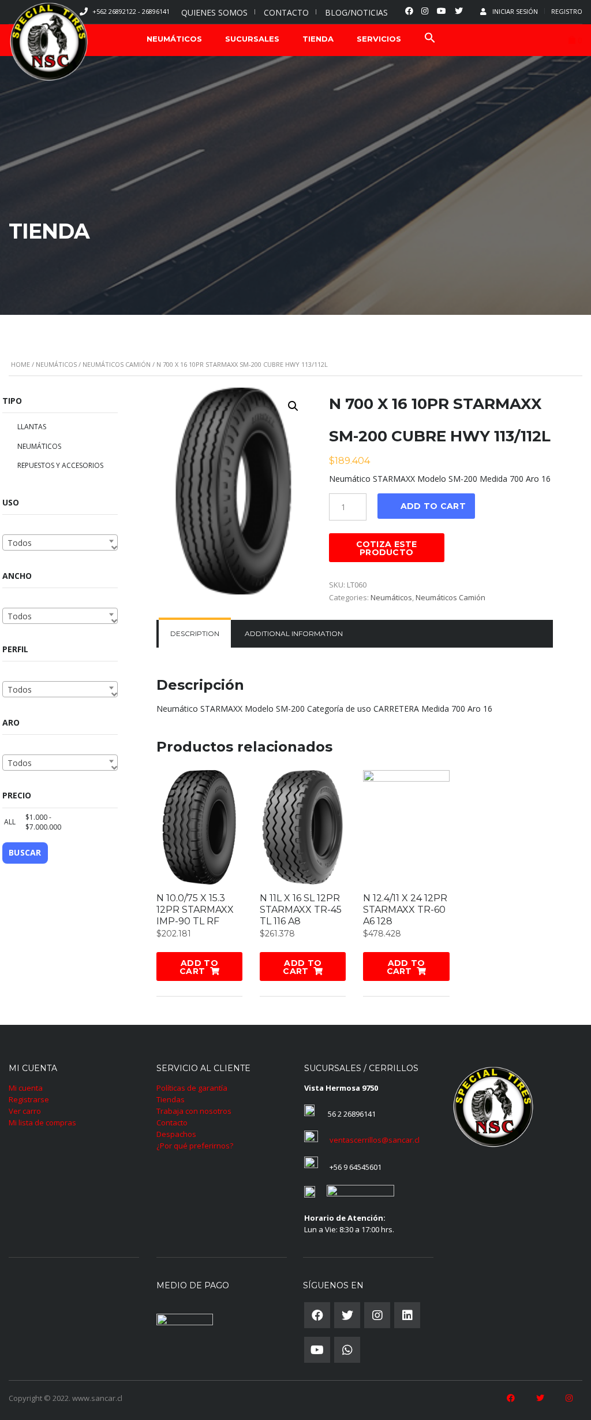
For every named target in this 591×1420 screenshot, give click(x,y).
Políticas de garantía (191, 1088)
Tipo (12, 400)
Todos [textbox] (20, 542)
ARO (11, 722)
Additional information (294, 633)
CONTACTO (286, 12)
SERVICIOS (379, 38)
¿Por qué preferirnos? (194, 1145)
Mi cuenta (26, 1088)
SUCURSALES (252, 38)
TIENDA (318, 38)
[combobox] (60, 542)
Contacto (172, 1122)
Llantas (31, 427)
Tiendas (170, 1099)
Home (20, 364)
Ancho (17, 575)
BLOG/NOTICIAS (356, 12)
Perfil (15, 649)
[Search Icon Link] (430, 39)
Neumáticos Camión (117, 364)
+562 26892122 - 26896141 (131, 11)
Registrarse (29, 1099)
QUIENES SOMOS (214, 12)
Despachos (176, 1134)
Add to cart (433, 506)
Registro (566, 11)
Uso (10, 502)
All (7, 822)
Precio (16, 795)
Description (194, 633)
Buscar (25, 852)
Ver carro (25, 1111)
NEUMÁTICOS (174, 38)
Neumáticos (56, 364)
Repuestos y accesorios (60, 465)
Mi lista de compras (42, 1122)
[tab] (195, 634)
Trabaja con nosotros (193, 1111)
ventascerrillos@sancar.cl (375, 1140)
